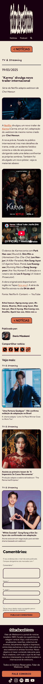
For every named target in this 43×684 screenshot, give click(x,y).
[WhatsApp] (5, 349)
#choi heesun (8, 303)
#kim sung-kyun (25, 306)
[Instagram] (16, 680)
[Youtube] (32, 680)
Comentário (8, 565)
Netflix (8, 125)
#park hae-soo (17, 312)
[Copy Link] (28, 349)
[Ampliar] (38, 171)
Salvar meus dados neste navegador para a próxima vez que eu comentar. (19, 609)
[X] (22, 349)
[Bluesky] (16, 349)
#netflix (6, 312)
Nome (6, 581)
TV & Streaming (12, 60)
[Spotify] (22, 680)
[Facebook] (11, 349)
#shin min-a (30, 312)
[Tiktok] (10, 680)
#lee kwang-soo (31, 309)
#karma (12, 306)
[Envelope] (27, 680)
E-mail (6, 590)
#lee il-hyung (16, 309)
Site (4, 598)
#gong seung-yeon (24, 303)
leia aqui (23, 285)
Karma (5, 128)
